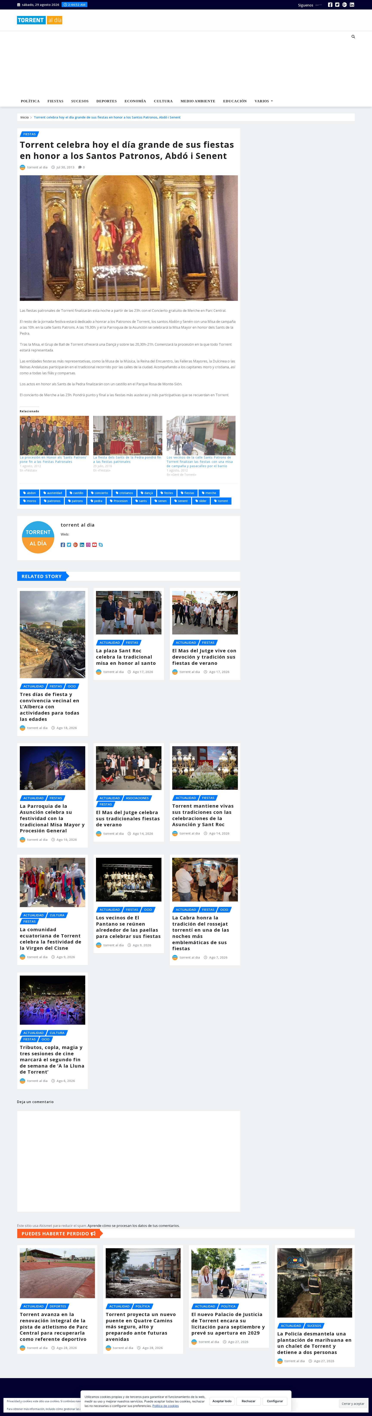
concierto (101, 493)
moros (31, 501)
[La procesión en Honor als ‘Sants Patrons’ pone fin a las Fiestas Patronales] (54, 435)
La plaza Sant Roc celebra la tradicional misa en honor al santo (126, 656)
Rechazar (249, 1401)
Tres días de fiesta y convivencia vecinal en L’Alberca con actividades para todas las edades (49, 706)
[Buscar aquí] (353, 36)
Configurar (275, 1401)
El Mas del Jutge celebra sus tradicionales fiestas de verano (128, 818)
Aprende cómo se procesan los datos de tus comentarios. (134, 1225)
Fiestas (56, 101)
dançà (148, 493)
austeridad (54, 493)
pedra (98, 501)
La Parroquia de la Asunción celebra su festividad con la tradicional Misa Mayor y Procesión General (52, 818)
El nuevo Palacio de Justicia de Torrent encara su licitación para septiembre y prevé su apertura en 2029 (228, 1323)
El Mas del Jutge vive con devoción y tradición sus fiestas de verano (204, 656)
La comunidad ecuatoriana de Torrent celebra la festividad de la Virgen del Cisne (50, 938)
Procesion (121, 501)
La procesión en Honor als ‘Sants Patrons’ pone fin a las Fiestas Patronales (53, 459)
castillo (78, 493)
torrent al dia (37, 167)
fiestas (189, 493)
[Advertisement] (172, 64)
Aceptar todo (222, 1401)
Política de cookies (165, 1406)
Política (30, 101)
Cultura (163, 101)
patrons (77, 501)
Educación (235, 101)
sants (143, 501)
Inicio (24, 117)
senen (162, 501)
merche (211, 493)
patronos (54, 501)
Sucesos (80, 101)
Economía (135, 101)
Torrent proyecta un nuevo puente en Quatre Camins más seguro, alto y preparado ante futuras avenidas (141, 1326)
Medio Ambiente (198, 101)
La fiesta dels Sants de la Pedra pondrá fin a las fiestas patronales (127, 459)
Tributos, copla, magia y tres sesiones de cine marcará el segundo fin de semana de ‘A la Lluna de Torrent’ (52, 1059)
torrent (223, 501)
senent (183, 501)
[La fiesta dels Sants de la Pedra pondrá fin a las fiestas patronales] (127, 435)
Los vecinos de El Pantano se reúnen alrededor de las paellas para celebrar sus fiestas (128, 926)
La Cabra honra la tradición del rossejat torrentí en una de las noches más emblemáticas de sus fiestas (200, 932)
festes (168, 493)
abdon (31, 493)
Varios (262, 101)
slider (202, 501)
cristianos (126, 493)
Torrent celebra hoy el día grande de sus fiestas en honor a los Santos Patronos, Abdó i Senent (107, 117)
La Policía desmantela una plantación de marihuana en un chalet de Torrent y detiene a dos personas (314, 1342)
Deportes (106, 101)
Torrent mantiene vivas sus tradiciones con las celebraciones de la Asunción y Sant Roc (203, 814)
